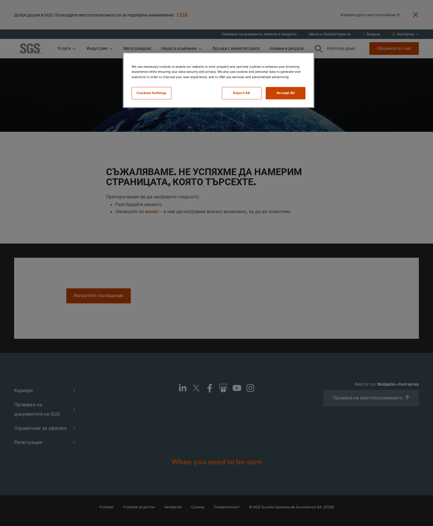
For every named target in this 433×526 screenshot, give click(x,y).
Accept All (286, 93)
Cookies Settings (151, 93)
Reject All (241, 93)
